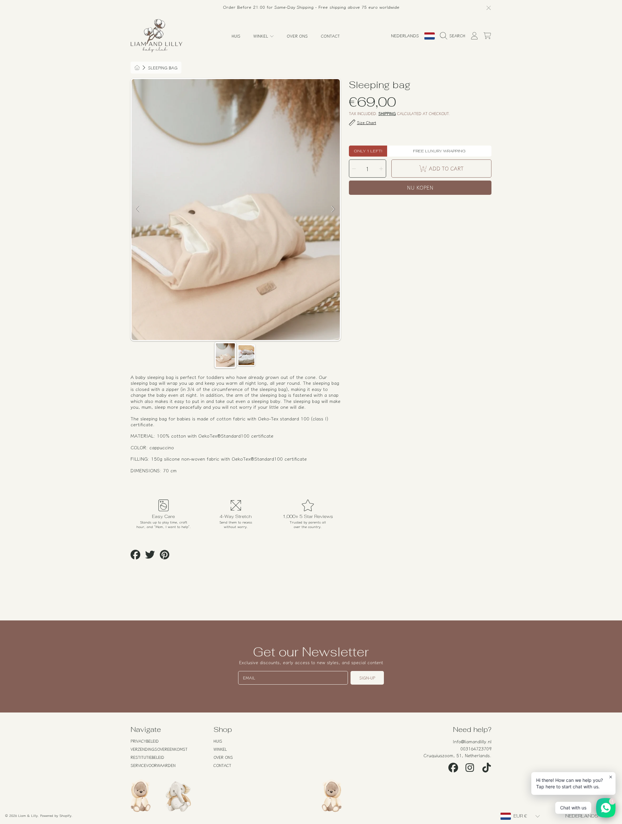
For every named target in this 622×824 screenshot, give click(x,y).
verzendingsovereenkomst (159, 749)
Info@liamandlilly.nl (472, 741)
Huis (217, 741)
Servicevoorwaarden (153, 765)
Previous (138, 209)
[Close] (488, 7)
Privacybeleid (145, 741)
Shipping (387, 113)
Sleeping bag (163, 67)
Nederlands (405, 35)
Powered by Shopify (55, 815)
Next (333, 209)
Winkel (261, 36)
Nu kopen (420, 187)
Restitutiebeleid (147, 757)
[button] (454, 35)
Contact (222, 765)
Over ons (223, 757)
